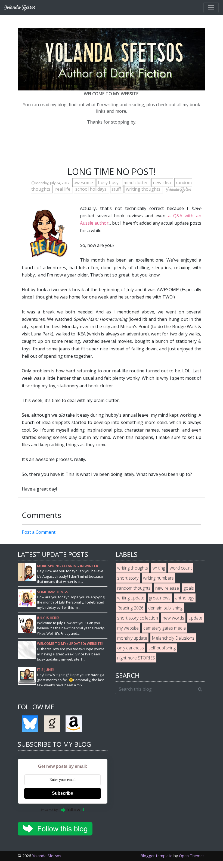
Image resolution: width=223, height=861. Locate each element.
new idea (162, 183)
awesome (84, 183)
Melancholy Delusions (173, 638)
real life (63, 189)
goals (189, 588)
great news (160, 598)
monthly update (132, 638)
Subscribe (62, 793)
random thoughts (134, 588)
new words (173, 618)
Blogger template (156, 855)
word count (181, 568)
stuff (117, 189)
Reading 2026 (130, 608)
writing (159, 568)
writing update (130, 598)
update (195, 618)
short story (127, 578)
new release (167, 588)
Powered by (49, 810)
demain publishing (165, 608)
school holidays (91, 189)
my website (128, 628)
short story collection (137, 618)
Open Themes (192, 855)
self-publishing (162, 648)
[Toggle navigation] (211, 7)
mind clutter (136, 183)
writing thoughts (144, 189)
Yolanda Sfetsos (46, 855)
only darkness (130, 648)
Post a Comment (38, 532)
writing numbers (158, 578)
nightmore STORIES (136, 658)
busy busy (109, 183)
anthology (184, 598)
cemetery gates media (164, 628)
